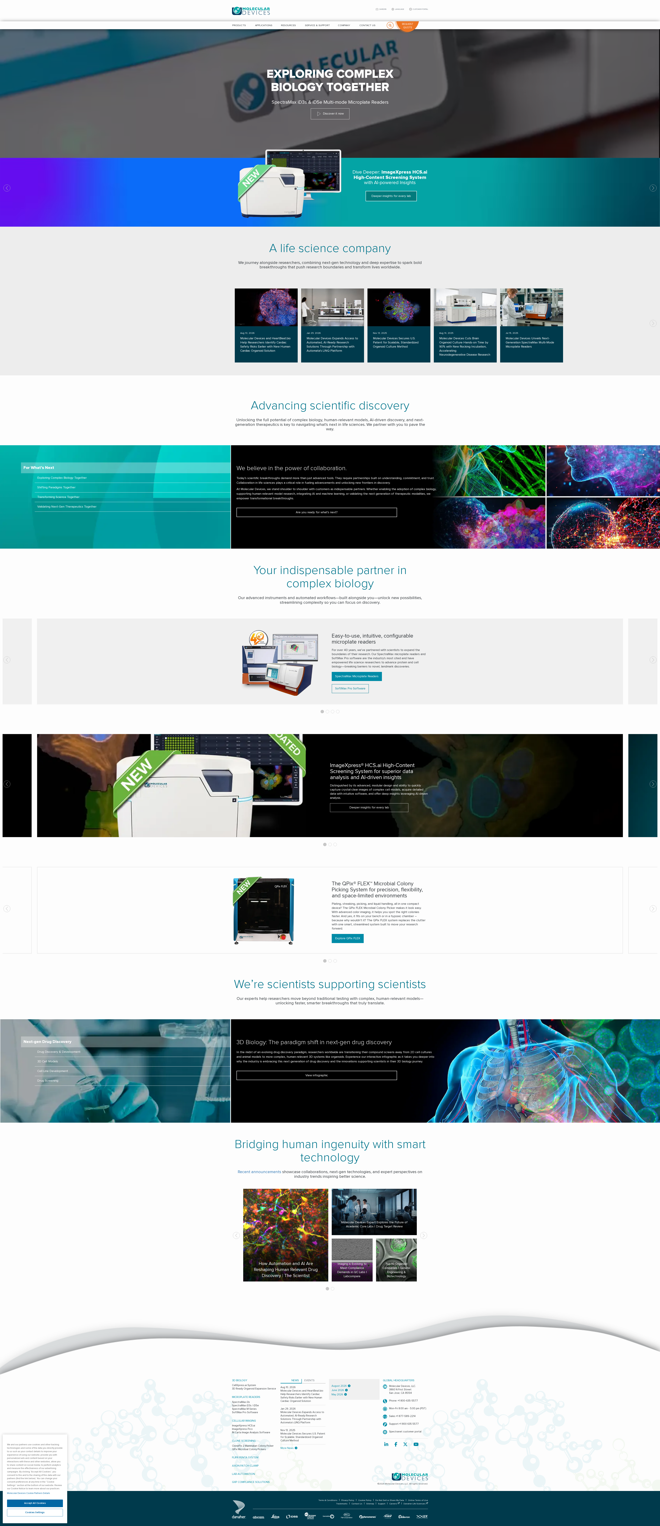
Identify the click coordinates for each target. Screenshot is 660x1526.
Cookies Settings (35, 1512)
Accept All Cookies (35, 1503)
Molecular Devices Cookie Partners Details (28, 1493)
